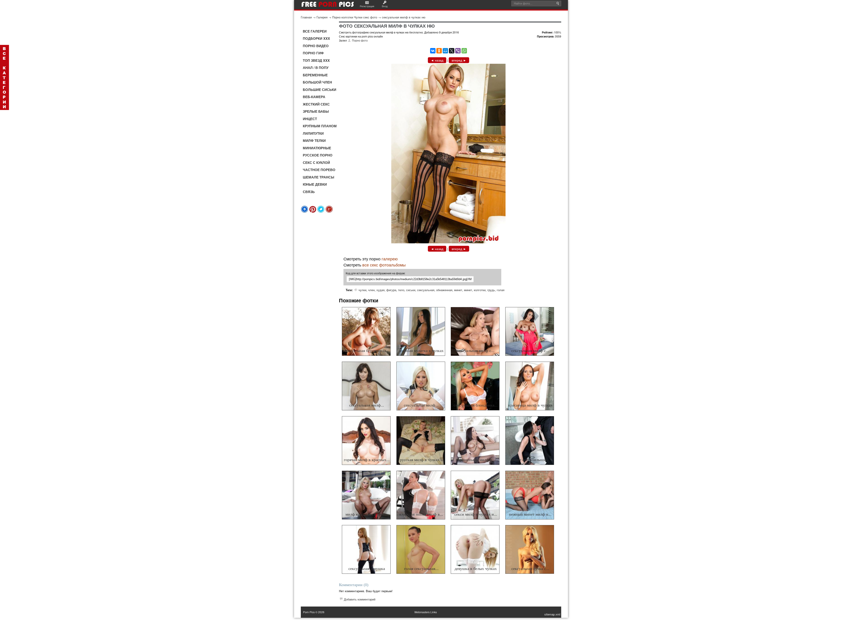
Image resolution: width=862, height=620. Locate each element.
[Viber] (458, 50)
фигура (391, 290)
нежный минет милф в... (530, 514)
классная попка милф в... (421, 514)
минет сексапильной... (530, 459)
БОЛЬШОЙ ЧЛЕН (317, 82)
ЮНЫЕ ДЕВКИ (315, 184)
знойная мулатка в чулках (421, 350)
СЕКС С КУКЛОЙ (316, 162)
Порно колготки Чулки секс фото (354, 17)
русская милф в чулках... (421, 459)
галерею (390, 259)
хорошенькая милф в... (475, 459)
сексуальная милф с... (476, 350)
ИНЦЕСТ (310, 118)
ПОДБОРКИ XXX (316, 38)
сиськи (410, 290)
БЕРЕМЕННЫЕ (315, 75)
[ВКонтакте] (432, 50)
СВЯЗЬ (309, 191)
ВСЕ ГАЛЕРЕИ (315, 31)
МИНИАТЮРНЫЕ (317, 147)
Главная (306, 17)
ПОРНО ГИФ (313, 53)
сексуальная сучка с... (530, 568)
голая (500, 290)
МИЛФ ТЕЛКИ (314, 140)
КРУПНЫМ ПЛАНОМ (320, 125)
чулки (362, 290)
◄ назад (437, 60)
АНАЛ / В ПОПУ (315, 67)
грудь (491, 290)
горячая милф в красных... (367, 459)
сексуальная (425, 290)
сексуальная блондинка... (476, 405)
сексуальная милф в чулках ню (403, 17)
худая (380, 290)
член (371, 290)
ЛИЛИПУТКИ (313, 133)
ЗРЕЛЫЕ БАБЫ (316, 111)
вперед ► (459, 60)
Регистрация (367, 6)
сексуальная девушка (366, 568)
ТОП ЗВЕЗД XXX (316, 60)
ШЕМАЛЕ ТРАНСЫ (318, 177)
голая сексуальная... (421, 568)
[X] (451, 50)
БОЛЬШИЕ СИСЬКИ (319, 89)
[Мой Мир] (445, 50)
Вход (384, 6)
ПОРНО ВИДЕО (316, 45)
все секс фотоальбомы (384, 265)
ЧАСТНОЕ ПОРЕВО (319, 169)
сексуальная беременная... (366, 350)
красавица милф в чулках (530, 405)
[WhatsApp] (464, 50)
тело (401, 290)
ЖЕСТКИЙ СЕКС (316, 104)
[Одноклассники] (439, 50)
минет (458, 290)
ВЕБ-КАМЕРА (314, 96)
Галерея (322, 17)
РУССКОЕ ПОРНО (317, 155)
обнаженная (444, 290)
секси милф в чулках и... (475, 514)
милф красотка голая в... (366, 514)
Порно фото (360, 40)
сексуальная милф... (366, 405)
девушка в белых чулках (476, 568)
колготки (480, 290)
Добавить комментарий (359, 599)
